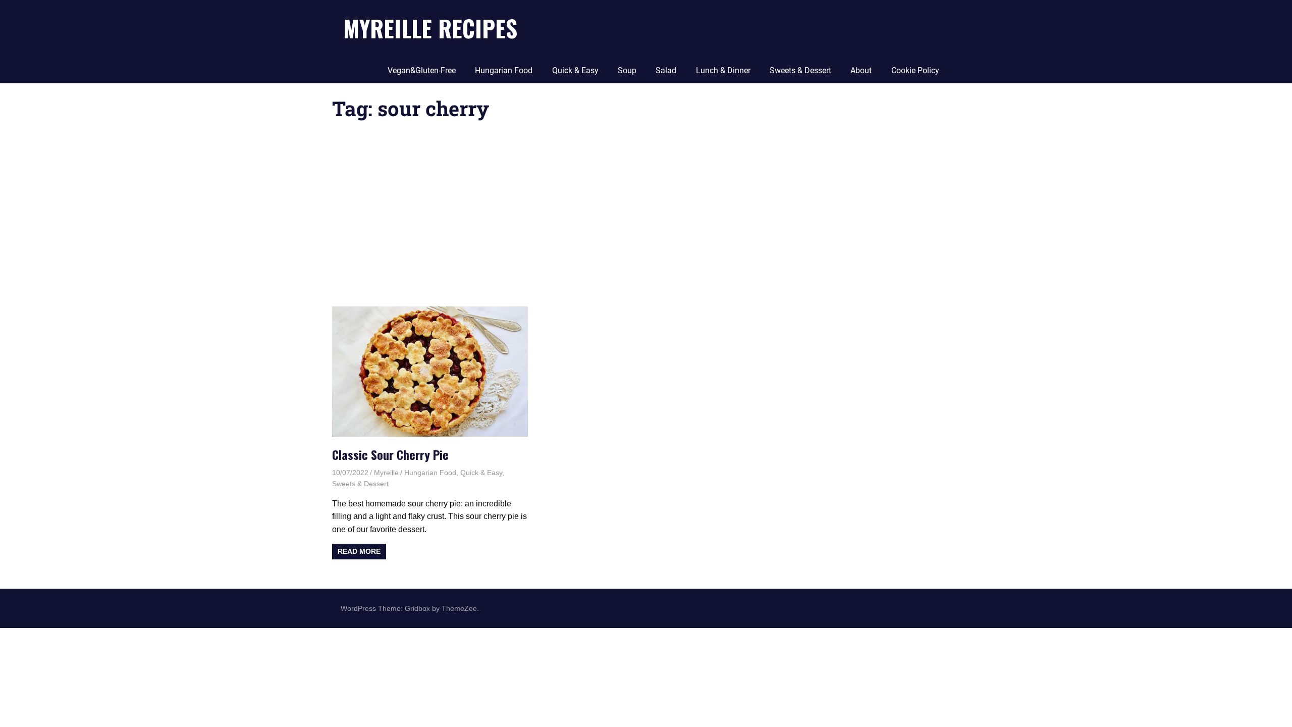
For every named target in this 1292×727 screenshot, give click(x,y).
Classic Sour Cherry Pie (390, 454)
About (861, 70)
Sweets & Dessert (800, 70)
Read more (359, 551)
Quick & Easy (575, 70)
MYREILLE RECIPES (430, 28)
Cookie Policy (915, 70)
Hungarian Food (503, 70)
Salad (666, 70)
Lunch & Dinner (723, 70)
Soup (627, 70)
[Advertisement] (646, 215)
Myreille (386, 473)
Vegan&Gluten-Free (422, 70)
